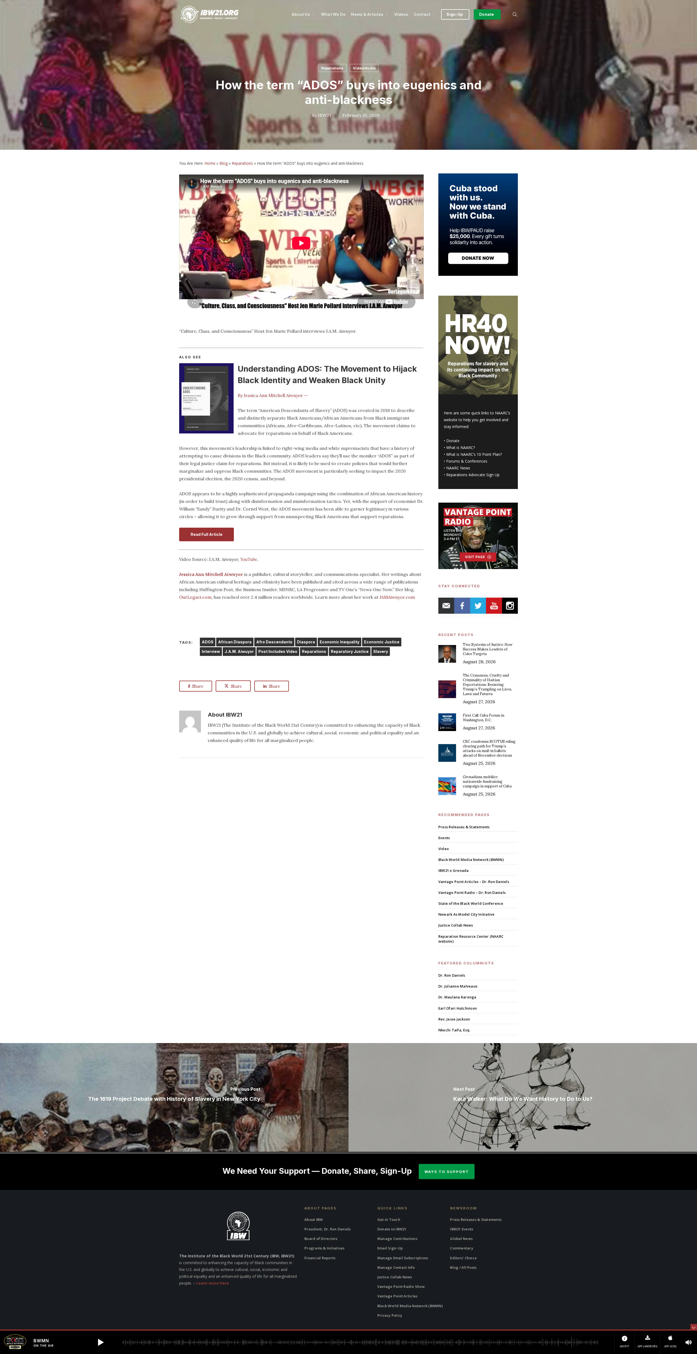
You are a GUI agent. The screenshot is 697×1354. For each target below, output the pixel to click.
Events (444, 837)
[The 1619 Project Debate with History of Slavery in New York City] (174, 1097)
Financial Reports (319, 1257)
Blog (223, 163)
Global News (461, 1238)
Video (443, 848)
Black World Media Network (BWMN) (471, 859)
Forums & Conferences (466, 461)
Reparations (332, 68)
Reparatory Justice (350, 651)
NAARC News (458, 467)
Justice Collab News (455, 925)
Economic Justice (381, 642)
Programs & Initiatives (324, 1248)
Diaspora (306, 642)
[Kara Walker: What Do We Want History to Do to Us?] (522, 1097)
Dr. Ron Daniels (451, 975)
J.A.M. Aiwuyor (239, 651)
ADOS (207, 642)
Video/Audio (364, 68)
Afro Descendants (274, 642)
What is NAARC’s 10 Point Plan (473, 454)
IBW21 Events (461, 1229)
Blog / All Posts (463, 1267)
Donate (453, 440)
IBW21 (324, 115)
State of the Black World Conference (470, 903)
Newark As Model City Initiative (466, 914)
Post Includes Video (277, 651)
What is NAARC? (460, 447)
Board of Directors (321, 1238)
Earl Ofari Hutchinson (457, 1008)
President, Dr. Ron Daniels (327, 1229)
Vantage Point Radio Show (401, 1286)
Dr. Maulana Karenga (457, 997)
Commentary (461, 1248)
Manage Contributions (397, 1238)
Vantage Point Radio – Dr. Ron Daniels (472, 892)
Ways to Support (446, 1171)
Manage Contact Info (396, 1267)
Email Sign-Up (390, 1248)
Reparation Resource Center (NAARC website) (470, 939)
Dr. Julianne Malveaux (457, 986)
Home (209, 163)
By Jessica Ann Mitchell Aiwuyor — (273, 395)
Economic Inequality (339, 642)
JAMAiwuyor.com (397, 597)
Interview (211, 651)
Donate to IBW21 (391, 1229)
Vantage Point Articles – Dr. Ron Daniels (473, 881)
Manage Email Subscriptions (402, 1257)
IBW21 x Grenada (453, 870)
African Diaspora (235, 642)
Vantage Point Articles (397, 1296)
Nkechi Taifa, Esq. (454, 1030)
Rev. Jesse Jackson (454, 1019)
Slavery (380, 651)
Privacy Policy (389, 1315)
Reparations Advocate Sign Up (473, 474)
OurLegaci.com (195, 597)
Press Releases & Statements (464, 826)
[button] (100, 1342)
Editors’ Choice (463, 1257)
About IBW (313, 1219)
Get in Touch (388, 1219)
